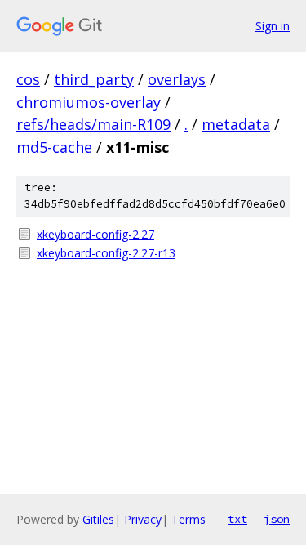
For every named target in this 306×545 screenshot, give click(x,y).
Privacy (143, 519)
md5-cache (54, 147)
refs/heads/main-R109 (93, 124)
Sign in (272, 26)
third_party (94, 79)
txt (237, 518)
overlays (177, 79)
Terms (188, 519)
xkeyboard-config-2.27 (95, 234)
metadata (236, 124)
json (277, 518)
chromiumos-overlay (88, 102)
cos (28, 79)
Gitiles (98, 519)
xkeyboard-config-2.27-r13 (106, 253)
